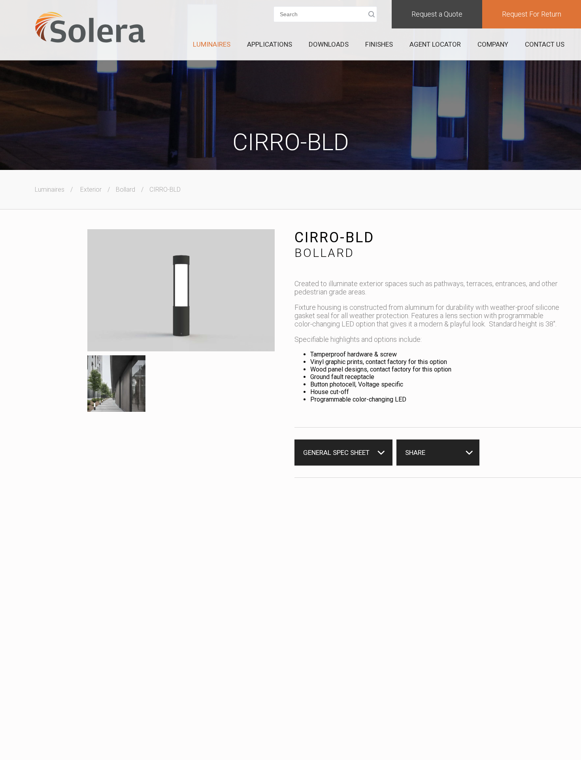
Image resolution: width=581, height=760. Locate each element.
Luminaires (211, 44)
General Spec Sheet (336, 452)
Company (492, 44)
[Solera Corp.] (90, 28)
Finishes (379, 44)
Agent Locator (435, 44)
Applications (269, 44)
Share (415, 452)
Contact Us (544, 44)
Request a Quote (436, 14)
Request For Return (531, 14)
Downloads (329, 44)
